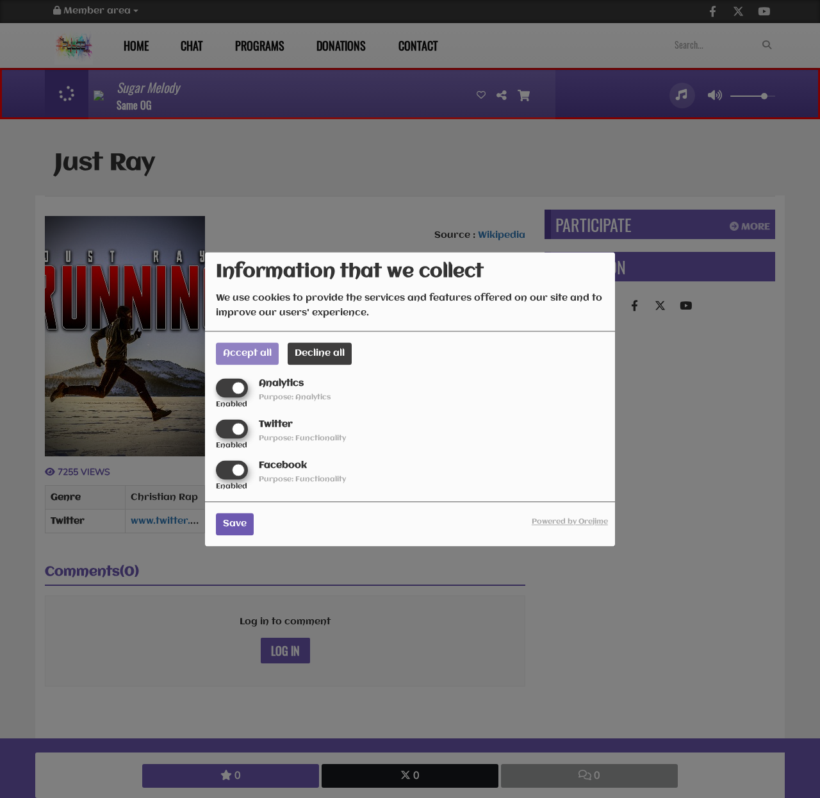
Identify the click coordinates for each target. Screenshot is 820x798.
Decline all (320, 353)
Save (235, 524)
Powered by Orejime (570, 522)
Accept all (247, 353)
